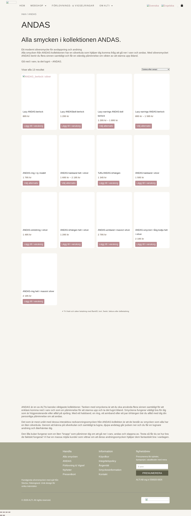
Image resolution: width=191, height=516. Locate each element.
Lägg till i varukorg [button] (33, 126)
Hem (22, 6)
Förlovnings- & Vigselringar (73, 6)
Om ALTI (105, 6)
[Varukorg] (181, 5)
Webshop (36, 6)
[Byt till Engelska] (167, 6)
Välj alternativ (106, 126)
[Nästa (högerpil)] (4, 515)
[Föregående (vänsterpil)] (1, 515)
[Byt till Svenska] (153, 6)
